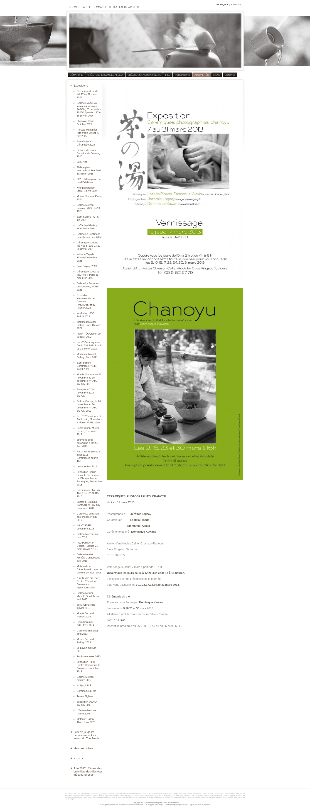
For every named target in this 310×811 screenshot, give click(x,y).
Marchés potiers (83, 748)
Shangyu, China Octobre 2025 (85, 123)
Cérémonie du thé (86, 691)
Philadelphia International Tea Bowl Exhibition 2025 (89, 170)
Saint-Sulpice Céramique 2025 (86, 143)
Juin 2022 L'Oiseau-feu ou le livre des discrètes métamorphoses (88, 771)
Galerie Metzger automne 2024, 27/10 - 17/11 (89, 208)
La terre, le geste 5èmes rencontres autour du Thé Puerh (86, 735)
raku (82, 793)
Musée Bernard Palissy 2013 (85, 641)
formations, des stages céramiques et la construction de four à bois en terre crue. (95, 797)
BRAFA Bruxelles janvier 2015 (86, 606)
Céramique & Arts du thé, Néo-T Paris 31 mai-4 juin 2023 (88, 274)
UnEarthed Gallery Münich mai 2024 (87, 227)
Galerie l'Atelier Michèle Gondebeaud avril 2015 (88, 596)
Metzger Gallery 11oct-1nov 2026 (86, 721)
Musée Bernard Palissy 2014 (85, 615)
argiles (175, 793)
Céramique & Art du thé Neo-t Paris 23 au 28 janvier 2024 (88, 245)
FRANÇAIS (222, 4)
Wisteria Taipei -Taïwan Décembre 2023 (87, 257)
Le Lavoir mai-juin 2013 (86, 649)
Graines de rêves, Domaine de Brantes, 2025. (88, 153)
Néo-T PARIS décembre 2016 (85, 527)
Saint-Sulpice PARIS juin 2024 (88, 218)
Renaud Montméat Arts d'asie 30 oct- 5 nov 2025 (88, 132)
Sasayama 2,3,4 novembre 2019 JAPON (86, 392)
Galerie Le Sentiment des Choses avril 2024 (89, 235)
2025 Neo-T (83, 161)
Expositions (81, 85)
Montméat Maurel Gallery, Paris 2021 (87, 356)
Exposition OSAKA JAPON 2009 (87, 703)
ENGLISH (236, 4)
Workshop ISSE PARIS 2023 (85, 315)
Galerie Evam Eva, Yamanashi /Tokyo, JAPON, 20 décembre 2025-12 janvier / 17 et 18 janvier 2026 (89, 109)
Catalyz (160, 805)
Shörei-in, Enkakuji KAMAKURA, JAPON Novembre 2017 (88, 505)
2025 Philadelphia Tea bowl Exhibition (89, 181)
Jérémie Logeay (188, 805)
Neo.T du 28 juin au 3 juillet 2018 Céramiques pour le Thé (88, 456)
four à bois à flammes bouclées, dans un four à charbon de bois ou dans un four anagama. (189, 795)
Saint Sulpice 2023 (87, 266)
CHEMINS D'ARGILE (80, 7)
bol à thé (77, 793)
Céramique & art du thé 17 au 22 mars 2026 (87, 94)
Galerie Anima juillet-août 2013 (88, 632)
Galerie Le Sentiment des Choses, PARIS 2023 (88, 286)
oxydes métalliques (194, 793)
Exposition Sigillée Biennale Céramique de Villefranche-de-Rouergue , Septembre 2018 (89, 478)
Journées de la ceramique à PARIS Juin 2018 (87, 442)
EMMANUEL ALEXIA (105, 7)
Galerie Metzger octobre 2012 (85, 678)
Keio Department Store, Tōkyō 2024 (87, 189)
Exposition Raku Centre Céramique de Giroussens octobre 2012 (88, 666)
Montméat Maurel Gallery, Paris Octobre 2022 (89, 325)
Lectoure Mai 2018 (87, 466)
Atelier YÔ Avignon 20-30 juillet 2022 (89, 335)
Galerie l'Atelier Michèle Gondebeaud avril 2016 (88, 557)
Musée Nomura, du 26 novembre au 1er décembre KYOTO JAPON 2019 (89, 379)
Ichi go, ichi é (84, 685)
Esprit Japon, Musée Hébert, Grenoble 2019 (88, 431)
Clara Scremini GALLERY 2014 (85, 623)
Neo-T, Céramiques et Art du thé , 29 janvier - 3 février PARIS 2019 (89, 419)
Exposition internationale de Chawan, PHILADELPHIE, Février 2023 (86, 301)
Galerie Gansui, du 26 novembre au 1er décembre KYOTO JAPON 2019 (89, 406)
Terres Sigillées (85, 696)
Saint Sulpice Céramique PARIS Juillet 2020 (86, 365)
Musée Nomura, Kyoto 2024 (89, 198)
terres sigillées (230, 793)
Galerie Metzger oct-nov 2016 (88, 536)
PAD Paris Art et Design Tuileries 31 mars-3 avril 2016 (87, 545)
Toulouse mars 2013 (89, 656)
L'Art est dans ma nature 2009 (86, 712)
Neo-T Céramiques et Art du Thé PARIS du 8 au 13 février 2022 (89, 345)
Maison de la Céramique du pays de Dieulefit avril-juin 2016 (89, 569)
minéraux (182, 793)
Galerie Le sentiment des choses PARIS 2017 (88, 516)
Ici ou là (78, 758)
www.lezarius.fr (137, 805)
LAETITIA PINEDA (129, 7)
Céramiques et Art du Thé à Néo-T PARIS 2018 (88, 493)
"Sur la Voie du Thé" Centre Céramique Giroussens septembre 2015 (87, 583)
